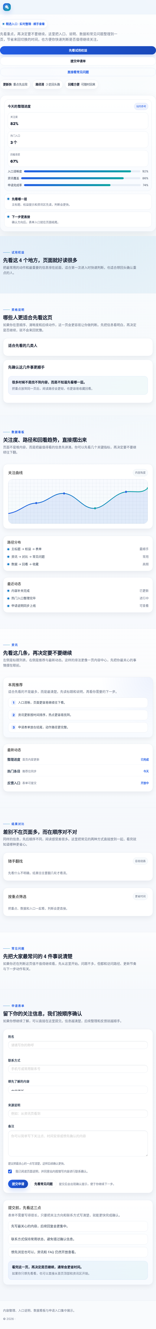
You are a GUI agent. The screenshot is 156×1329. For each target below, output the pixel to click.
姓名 (11, 1037)
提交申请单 (78, 61)
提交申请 (18, 1184)
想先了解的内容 (18, 1081)
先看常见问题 (43, 1184)
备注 (11, 1126)
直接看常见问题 (78, 72)
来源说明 (14, 1105)
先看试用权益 (78, 50)
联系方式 (14, 1060)
